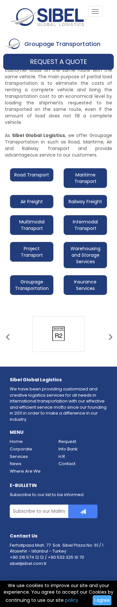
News (15, 464)
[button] (7, 345)
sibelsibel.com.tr (28, 564)
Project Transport (32, 251)
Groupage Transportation (32, 285)
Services (19, 457)
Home (16, 442)
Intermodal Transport (85, 225)
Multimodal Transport (32, 225)
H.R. (62, 457)
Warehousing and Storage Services (85, 255)
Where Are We (25, 471)
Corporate (21, 449)
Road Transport (31, 175)
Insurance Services (85, 285)
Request (67, 442)
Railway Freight (85, 201)
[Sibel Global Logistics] (49, 18)
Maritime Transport (85, 178)
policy (71, 600)
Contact (66, 464)
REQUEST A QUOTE (58, 61)
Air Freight (31, 201)
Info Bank (68, 449)
